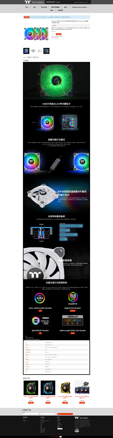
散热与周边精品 (55, 7)
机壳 (65, 7)
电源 (51, 10)
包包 (41, 424)
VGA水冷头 (42, 422)
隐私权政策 (60, 425)
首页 (24, 419)
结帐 (58, 422)
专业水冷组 (44, 7)
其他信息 (29, 57)
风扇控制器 (42, 431)
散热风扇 (56, 37)
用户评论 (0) (35, 57)
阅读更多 (48, 402)
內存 (34, 7)
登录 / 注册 (77, 2)
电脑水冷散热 (42, 429)
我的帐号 (59, 419)
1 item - (85, 2)
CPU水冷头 (42, 419)
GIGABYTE (73, 310)
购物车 (59, 420)
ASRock (72, 333)
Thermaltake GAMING (79, 7)
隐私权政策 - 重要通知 (55, 436)
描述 (25, 57)
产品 (26, 7)
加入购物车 (59, 34)
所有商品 (60, 10)
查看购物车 (27, 17)
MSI (40, 333)
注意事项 (59, 423)
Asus (40, 310)
